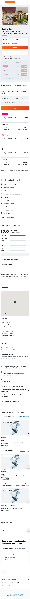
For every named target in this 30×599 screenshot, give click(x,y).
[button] (2, 2)
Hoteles (14, 592)
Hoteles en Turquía (8, 594)
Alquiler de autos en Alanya (10, 557)
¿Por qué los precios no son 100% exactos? (13, 585)
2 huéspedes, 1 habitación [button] (10, 43)
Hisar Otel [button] (3, 437)
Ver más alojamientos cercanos (23, 417)
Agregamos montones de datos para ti (12, 582)
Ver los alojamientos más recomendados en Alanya (22, 484)
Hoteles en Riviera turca (19, 594)
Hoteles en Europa (22, 592)
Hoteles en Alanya (8, 559)
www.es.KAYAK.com (7, 592)
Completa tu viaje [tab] (8, 548)
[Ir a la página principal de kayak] (10, 2)
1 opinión (18, 31)
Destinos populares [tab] (20, 548)
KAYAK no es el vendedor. (9, 579)
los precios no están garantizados (9, 575)
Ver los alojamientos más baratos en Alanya (23, 450)
